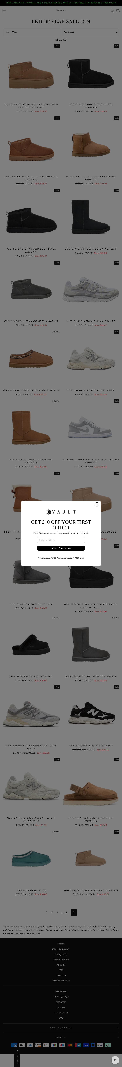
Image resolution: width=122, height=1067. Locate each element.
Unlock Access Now (61, 548)
